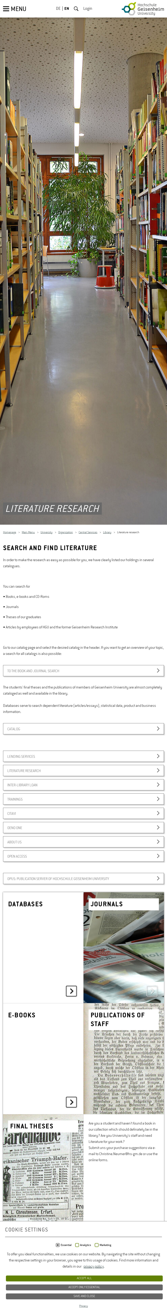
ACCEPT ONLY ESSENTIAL (84, 1287)
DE (58, 9)
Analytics (85, 1245)
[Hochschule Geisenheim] (143, 8)
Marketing (105, 1245)
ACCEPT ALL (84, 1278)
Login (87, 9)
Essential (66, 1245)
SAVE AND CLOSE (84, 1296)
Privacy (83, 1306)
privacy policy (94, 1267)
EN (66, 9)
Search (76, 9)
